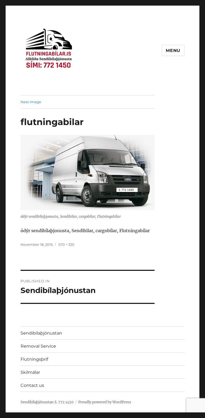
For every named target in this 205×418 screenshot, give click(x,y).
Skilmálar (30, 372)
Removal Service (38, 346)
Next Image (31, 102)
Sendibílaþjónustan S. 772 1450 (47, 402)
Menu (173, 50)
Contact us (32, 385)
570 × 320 (66, 244)
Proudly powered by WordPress (104, 402)
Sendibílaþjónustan (41, 333)
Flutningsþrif (34, 359)
